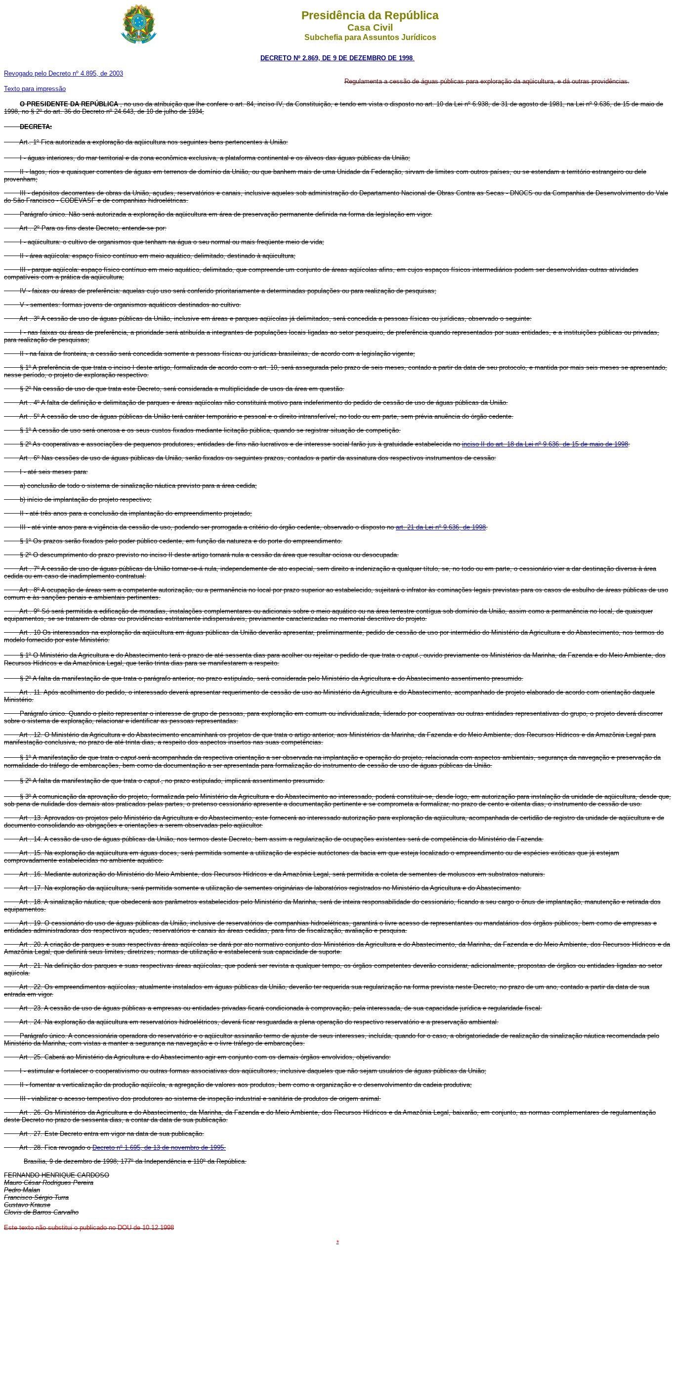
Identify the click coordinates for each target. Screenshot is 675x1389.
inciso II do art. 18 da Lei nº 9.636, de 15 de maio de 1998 (545, 444)
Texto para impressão (35, 88)
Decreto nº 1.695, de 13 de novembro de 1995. (159, 1147)
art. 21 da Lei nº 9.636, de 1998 (441, 527)
